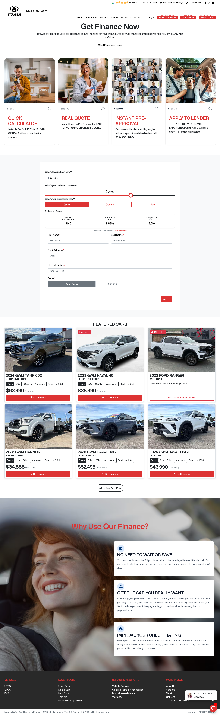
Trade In (62, 697)
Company (147, 17)
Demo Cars (64, 690)
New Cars (63, 693)
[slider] (131, 195)
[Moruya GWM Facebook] (206, 2)
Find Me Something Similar (182, 397)
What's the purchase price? (58, 172)
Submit (166, 299)
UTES (7, 686)
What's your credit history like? (60, 199)
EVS (6, 693)
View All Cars (112, 488)
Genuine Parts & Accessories (128, 690)
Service (124, 17)
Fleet (137, 17)
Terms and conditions (177, 700)
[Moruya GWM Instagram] (210, 2)
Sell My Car (188, 17)
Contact (170, 697)
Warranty (117, 697)
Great (67, 204)
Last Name (117, 235)
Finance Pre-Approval (70, 700)
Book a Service (167, 17)
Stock (103, 17)
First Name (54, 235)
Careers (170, 690)
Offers (114, 17)
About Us (171, 686)
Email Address (56, 250)
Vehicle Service (120, 686)
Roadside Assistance (123, 693)
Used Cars (64, 686)
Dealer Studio (207, 712)
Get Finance (207, 17)
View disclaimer (121, 231)
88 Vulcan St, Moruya (173, 3)
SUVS (7, 690)
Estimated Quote (53, 211)
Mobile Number (56, 265)
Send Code (71, 284)
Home (80, 17)
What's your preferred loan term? (61, 185)
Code (51, 278)
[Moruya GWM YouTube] (214, 2)
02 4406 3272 (195, 3)
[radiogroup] (110, 205)
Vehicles (89, 17)
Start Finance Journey (110, 45)
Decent (110, 204)
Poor (153, 204)
